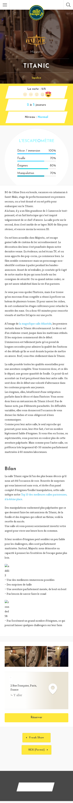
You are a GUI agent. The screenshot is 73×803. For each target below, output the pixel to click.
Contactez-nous (35, 786)
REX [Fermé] (36, 749)
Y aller (18, 695)
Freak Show (36, 737)
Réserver (36, 717)
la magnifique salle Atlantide (35, 323)
